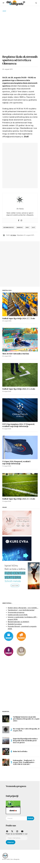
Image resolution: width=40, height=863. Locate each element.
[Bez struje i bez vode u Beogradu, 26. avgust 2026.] (5, 729)
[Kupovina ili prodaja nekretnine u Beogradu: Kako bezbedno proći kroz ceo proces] (5, 740)
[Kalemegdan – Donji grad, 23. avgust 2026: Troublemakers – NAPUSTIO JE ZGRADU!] (5, 762)
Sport (4, 11)
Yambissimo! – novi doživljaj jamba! (21, 610)
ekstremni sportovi (8, 227)
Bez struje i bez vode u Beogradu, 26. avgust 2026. (26, 729)
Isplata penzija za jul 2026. (18, 615)
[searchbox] (16, 818)
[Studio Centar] (13, 804)
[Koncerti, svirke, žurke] (8, 651)
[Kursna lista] (16, 523)
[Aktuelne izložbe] (21, 651)
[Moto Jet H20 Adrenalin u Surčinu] (20, 339)
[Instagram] (21, 220)
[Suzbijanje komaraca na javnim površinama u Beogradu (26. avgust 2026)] (5, 718)
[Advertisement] (20, 33)
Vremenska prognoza (16, 612)
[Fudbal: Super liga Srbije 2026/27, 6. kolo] (20, 375)
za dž (33, 227)
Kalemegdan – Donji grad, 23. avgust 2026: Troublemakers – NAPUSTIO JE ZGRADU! (24, 762)
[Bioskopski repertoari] (8, 636)
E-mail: (25, 834)
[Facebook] (19, 220)
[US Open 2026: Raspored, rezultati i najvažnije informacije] (20, 447)
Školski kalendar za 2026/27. (18, 622)
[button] (3, 3)
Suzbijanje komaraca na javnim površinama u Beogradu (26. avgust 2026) (26, 719)
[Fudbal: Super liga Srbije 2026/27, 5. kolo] (20, 485)
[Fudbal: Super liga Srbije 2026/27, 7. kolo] (20, 304)
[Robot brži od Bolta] (5, 751)
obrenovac (20, 227)
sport (27, 227)
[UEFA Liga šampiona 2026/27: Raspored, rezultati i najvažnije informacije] (20, 410)
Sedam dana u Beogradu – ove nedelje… (23, 608)
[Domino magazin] (13, 811)
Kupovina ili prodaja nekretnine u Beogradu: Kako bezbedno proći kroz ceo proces (25, 740)
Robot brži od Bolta (20, 751)
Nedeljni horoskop (15, 624)
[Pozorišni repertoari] (21, 636)
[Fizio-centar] (21, 576)
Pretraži (30, 818)
